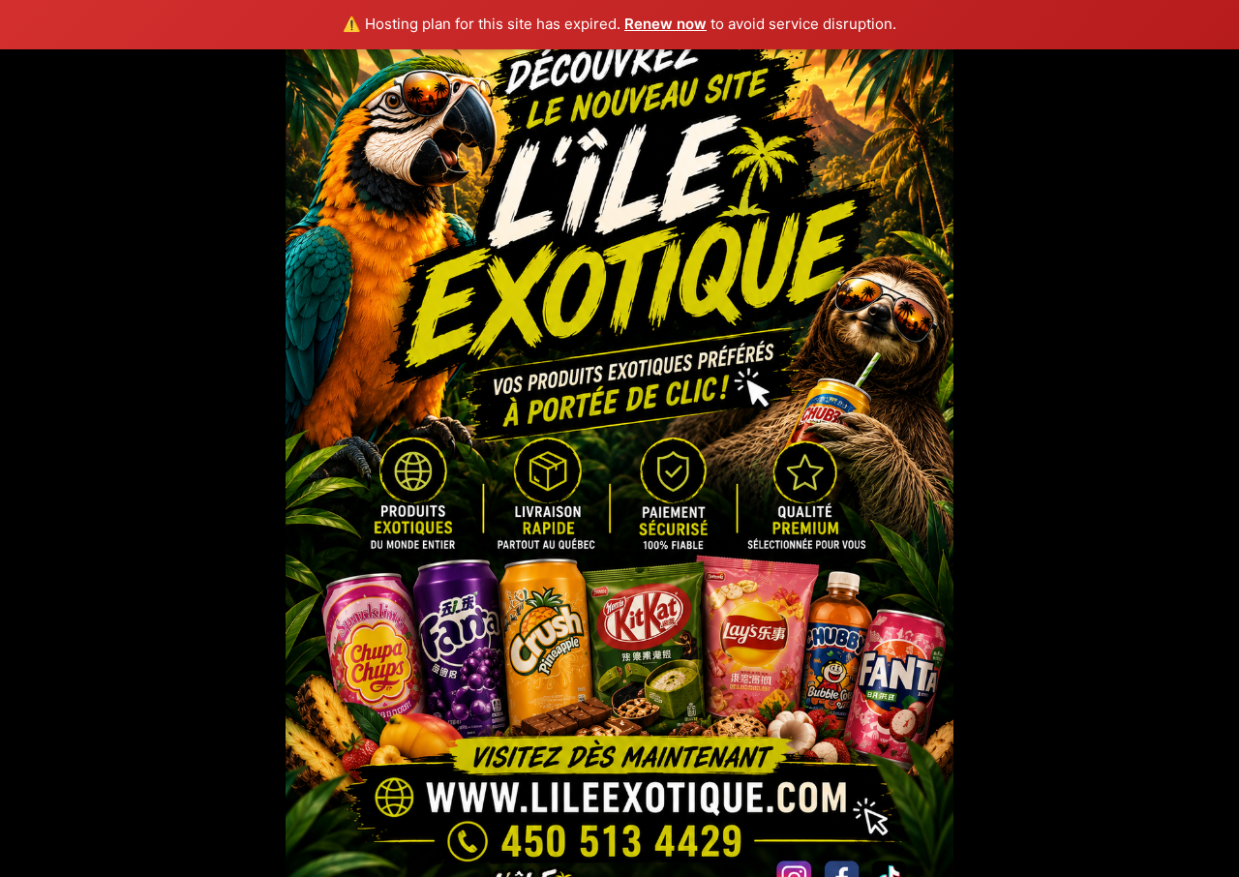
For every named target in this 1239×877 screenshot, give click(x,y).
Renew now (665, 24)
